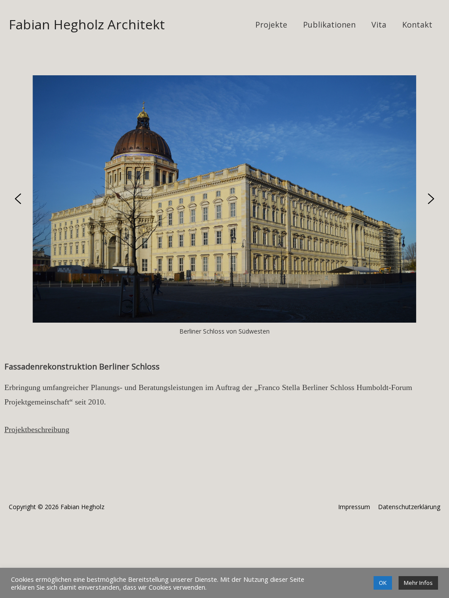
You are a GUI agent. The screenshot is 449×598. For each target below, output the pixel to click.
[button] (18, 199)
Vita (378, 24)
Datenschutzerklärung (409, 507)
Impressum (354, 507)
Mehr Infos (418, 583)
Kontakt (417, 24)
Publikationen (329, 24)
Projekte (271, 24)
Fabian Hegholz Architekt (87, 24)
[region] (224, 206)
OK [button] (383, 583)
